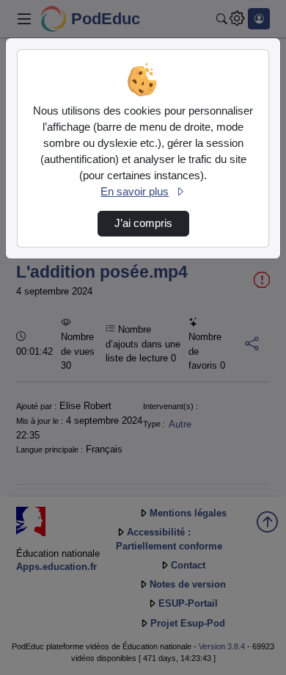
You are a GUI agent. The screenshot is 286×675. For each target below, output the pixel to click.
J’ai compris (143, 223)
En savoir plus (134, 192)
